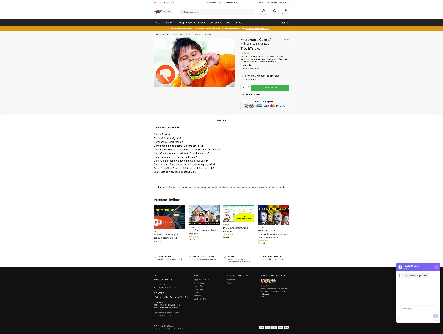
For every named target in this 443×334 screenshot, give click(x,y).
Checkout (285, 14)
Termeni (197, 296)
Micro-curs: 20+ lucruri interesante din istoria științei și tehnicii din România (273, 233)
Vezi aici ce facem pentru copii (257, 29)
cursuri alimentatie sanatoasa (214, 187)
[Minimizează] (436, 267)
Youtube (230, 283)
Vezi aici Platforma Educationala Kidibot (170, 329)
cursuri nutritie (236, 187)
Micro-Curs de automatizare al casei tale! (203, 232)
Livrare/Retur (199, 286)
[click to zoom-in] (194, 62)
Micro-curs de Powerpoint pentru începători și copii (166, 236)
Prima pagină (159, 34)
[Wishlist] (181, 209)
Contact (197, 292)
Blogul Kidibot (199, 283)
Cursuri (168, 34)
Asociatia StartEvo (201, 280)
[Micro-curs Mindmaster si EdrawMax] (238, 213)
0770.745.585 (169, 2)
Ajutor (274, 14)
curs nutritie (193, 187)
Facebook (231, 280)
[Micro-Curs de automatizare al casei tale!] (204, 215)
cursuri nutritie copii (253, 187)
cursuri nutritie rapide (274, 187)
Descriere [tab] (221, 120)
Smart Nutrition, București (274, 56)
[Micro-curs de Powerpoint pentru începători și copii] (169, 217)
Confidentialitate (200, 299)
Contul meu (263, 14)
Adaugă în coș (270, 88)
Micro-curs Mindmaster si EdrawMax (235, 229)
